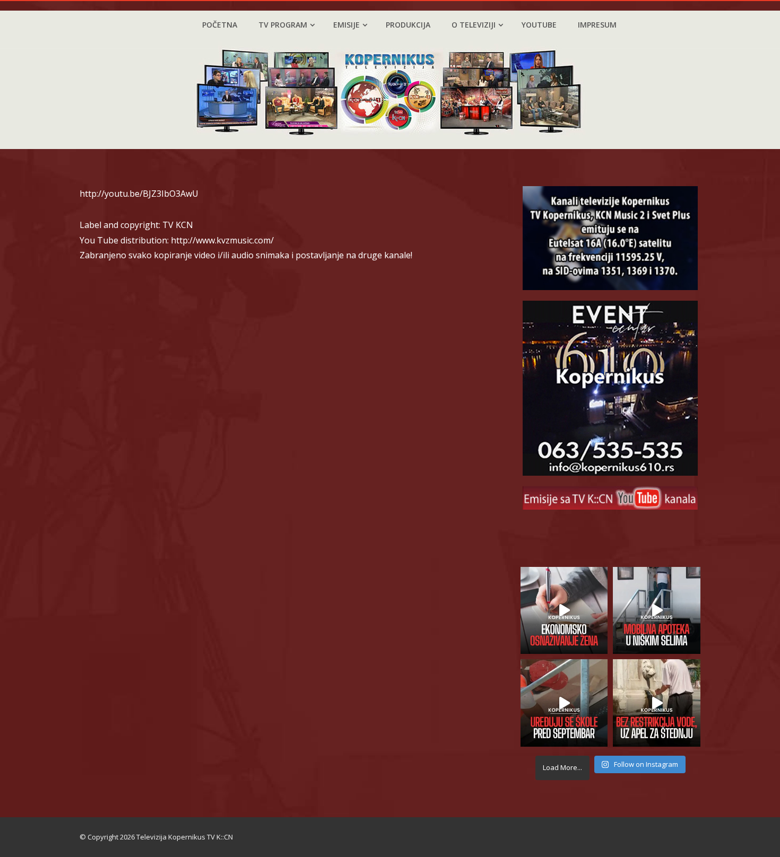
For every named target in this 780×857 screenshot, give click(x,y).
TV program (282, 25)
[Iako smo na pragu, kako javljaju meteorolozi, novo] (656, 703)
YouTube (539, 25)
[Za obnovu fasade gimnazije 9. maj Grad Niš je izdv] (564, 703)
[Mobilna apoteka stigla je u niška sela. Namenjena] (656, 610)
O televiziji (474, 25)
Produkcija (408, 25)
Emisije (346, 25)
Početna (219, 25)
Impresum (597, 25)
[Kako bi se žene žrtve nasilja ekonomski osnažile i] (564, 610)
